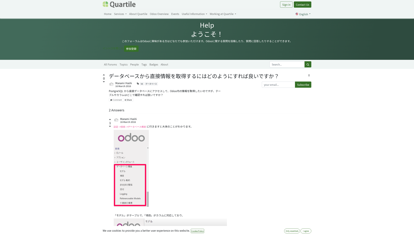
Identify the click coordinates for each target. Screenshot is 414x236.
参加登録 (131, 49)
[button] (309, 75)
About (164, 64)
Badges (153, 64)
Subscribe (303, 85)
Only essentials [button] (292, 231)
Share (129, 99)
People (134, 64)
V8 (142, 83)
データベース (151, 83)
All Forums (110, 64)
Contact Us (302, 4)
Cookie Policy (197, 231)
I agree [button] (306, 231)
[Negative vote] (104, 82)
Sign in (286, 4)
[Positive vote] (104, 75)
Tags (144, 64)
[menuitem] (108, 14)
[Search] (308, 64)
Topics (124, 64)
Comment (117, 99)
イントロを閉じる (113, 48)
